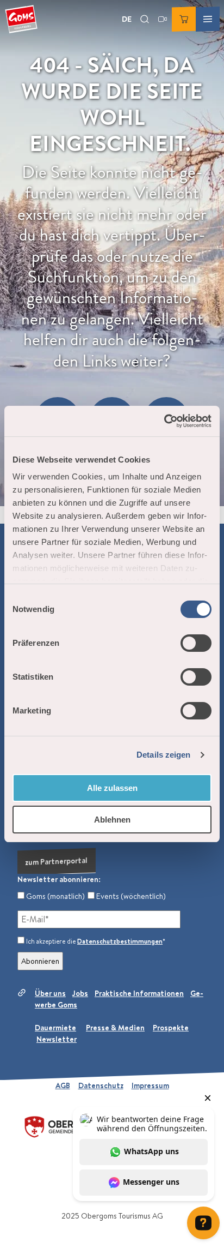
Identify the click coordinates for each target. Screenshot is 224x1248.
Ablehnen (112, 819)
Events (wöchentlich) (130, 896)
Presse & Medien (115, 1027)
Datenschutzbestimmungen (120, 941)
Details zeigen (163, 754)
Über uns (50, 993)
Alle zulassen (112, 788)
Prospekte (171, 1027)
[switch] (196, 643)
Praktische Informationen (139, 993)
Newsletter (56, 1039)
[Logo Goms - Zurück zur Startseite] (21, 19)
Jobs (80, 993)
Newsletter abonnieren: (59, 879)
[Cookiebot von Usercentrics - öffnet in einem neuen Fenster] (163, 421)
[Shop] (184, 19)
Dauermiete (55, 1027)
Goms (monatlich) (54, 896)
